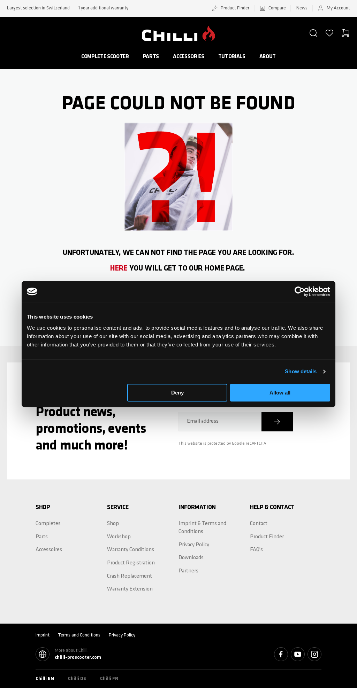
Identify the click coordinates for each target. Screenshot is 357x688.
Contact (258, 523)
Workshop (119, 537)
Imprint (43, 635)
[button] (313, 33)
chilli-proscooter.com (78, 657)
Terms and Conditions (79, 635)
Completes (48, 523)
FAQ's (256, 550)
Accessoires (49, 550)
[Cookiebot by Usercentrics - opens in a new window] (299, 291)
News (301, 8)
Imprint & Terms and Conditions (202, 527)
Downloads (191, 558)
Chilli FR (109, 678)
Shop (113, 523)
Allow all (279, 393)
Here (119, 269)
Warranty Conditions (130, 550)
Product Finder (235, 8)
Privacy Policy (193, 545)
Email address (203, 421)
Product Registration (131, 563)
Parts (151, 57)
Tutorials (231, 57)
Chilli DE (77, 678)
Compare (277, 8)
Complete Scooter (105, 57)
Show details (301, 371)
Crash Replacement (129, 576)
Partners (188, 571)
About (267, 57)
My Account (338, 8)
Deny (177, 393)
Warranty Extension (130, 589)
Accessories (188, 57)
